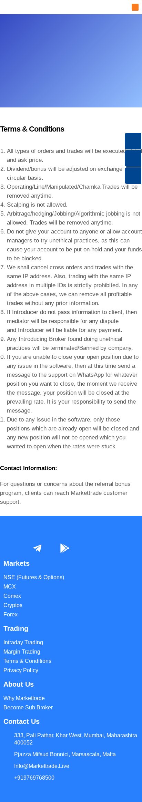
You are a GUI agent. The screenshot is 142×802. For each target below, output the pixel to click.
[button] (135, 7)
